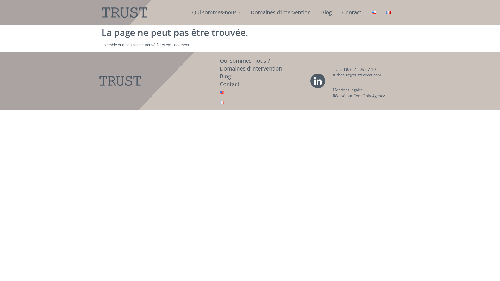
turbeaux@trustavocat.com (357, 75)
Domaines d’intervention (281, 12)
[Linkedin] (317, 81)
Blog (326, 12)
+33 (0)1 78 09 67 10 (357, 69)
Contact (351, 12)
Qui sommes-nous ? (216, 12)
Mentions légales (348, 89)
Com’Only (362, 95)
